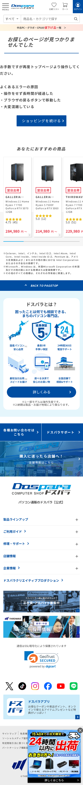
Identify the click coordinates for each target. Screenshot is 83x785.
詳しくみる (41, 391)
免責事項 (25, 733)
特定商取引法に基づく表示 (16, 743)
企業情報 (9, 568)
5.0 (41, 219)
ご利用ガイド (12, 531)
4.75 (11, 222)
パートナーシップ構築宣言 (16, 747)
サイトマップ (9, 733)
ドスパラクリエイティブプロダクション (31, 580)
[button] (41, 660)
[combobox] (50, 19)
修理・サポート (14, 543)
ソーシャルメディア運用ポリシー (20, 738)
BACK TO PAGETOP (44, 285)
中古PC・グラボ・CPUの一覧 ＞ (41, 28)
